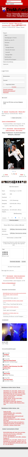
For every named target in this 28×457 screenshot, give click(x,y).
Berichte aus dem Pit (9, 40)
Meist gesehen (19, 130)
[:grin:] (5, 252)
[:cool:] (4, 252)
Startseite (11, 23)
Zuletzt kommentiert (10, 130)
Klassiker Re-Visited (10, 49)
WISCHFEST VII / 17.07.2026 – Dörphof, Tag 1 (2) (14, 439)
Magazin (5, 33)
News (6, 35)
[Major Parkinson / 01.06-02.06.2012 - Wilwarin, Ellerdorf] (14, 168)
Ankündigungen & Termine (11, 37)
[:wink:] (7, 252)
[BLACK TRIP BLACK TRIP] (14, 340)
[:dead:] (7, 254)
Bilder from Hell (18, 23)
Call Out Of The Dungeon (10, 59)
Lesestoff (8, 52)
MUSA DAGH (7, 373)
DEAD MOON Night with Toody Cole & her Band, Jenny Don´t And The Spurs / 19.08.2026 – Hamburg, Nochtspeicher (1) (14, 434)
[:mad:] (4, 254)
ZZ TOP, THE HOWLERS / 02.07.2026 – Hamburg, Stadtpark (13, 300)
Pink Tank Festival (8, 379)
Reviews (7, 45)
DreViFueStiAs (8, 57)
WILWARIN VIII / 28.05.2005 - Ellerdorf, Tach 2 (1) (14, 441)
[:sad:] (5, 254)
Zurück (6, 174)
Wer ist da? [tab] (4, 97)
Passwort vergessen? (8, 89)
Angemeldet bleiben (10, 84)
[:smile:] (2, 252)
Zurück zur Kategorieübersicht (8, 121)
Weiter (21, 174)
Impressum (5, 64)
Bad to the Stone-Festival (10, 360)
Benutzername (6, 76)
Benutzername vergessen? (9, 91)
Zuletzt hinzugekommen (19, 128)
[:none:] (2, 254)
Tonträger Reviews (10, 47)
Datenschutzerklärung (8, 61)
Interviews (7, 42)
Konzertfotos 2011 (6, 25)
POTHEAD (6, 354)
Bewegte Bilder (9, 54)
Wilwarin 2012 (15, 25)
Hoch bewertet (10, 128)
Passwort (5, 80)
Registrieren (6, 92)
